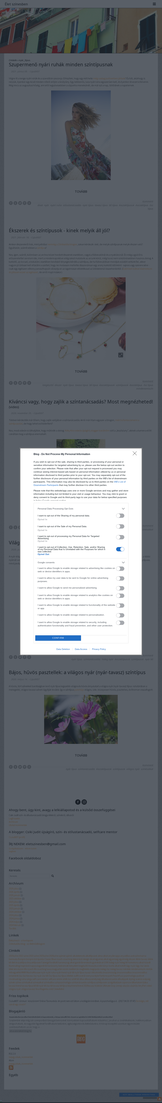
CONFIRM (58, 638)
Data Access (81, 649)
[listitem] (81, 508)
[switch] (120, 516)
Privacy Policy (99, 649)
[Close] (136, 454)
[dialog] (81, 551)
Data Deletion (63, 649)
